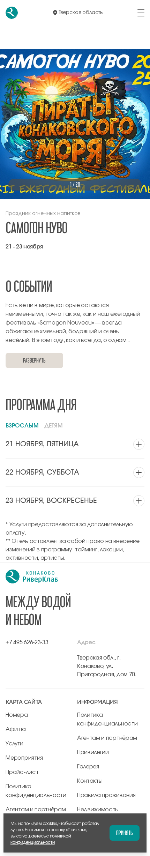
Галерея (88, 766)
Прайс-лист (22, 772)
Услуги (14, 743)
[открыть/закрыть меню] (140, 12)
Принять (124, 832)
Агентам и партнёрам (36, 809)
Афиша (15, 729)
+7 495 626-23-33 (27, 642)
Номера (17, 715)
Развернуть (34, 360)
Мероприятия (24, 758)
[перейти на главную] (12, 13)
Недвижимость (97, 809)
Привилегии (93, 752)
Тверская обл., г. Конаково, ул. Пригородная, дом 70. (106, 666)
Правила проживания (106, 795)
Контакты (89, 781)
